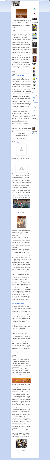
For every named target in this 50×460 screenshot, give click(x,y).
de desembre (35, 95)
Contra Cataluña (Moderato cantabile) (36, 70)
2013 (33, 114)
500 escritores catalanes (36, 76)
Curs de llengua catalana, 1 (16, 215)
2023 (33, 89)
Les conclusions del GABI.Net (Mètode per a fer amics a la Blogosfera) (35, 85)
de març (34, 110)
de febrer (34, 111)
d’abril (34, 109)
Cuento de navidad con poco (16, 8)
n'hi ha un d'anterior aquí (24, 195)
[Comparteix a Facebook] (23, 212)
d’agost (34, 106)
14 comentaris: (19, 450)
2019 (33, 92)
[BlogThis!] (22, 212)
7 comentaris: (19, 212)
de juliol (34, 107)
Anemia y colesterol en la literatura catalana (18, 303)
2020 (33, 91)
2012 (33, 115)
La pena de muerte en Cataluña (36, 73)
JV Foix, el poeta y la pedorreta (36, 67)
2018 (33, 93)
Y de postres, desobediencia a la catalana (18, 75)
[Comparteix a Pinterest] (24, 450)
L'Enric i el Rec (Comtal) (15, 142)
